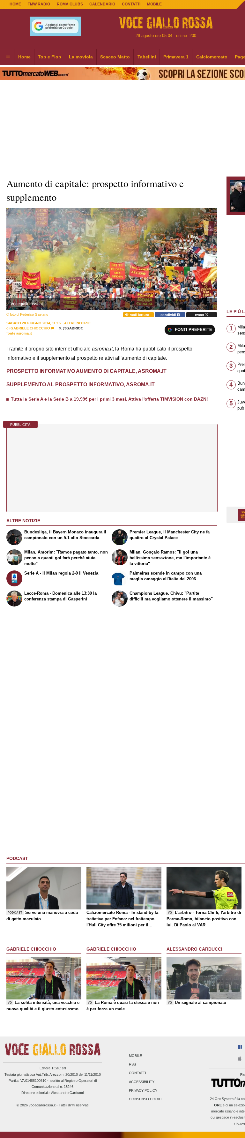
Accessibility (141, 1082)
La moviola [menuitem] (81, 56)
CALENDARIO (102, 4)
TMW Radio (39, 4)
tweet (200, 315)
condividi (168, 315)
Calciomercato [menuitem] (211, 56)
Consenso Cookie (146, 1099)
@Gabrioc (72, 328)
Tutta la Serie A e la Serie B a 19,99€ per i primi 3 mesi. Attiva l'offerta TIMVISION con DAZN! (109, 399)
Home (15, 4)
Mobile (135, 1056)
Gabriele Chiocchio (31, 328)
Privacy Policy (143, 1090)
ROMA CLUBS (70, 4)
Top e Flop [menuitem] (49, 56)
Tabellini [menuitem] (146, 56)
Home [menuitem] (24, 56)
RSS (132, 1064)
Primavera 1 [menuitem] (176, 56)
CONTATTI (131, 4)
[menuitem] (8, 57)
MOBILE (154, 4)
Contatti (137, 1073)
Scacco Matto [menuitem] (115, 56)
